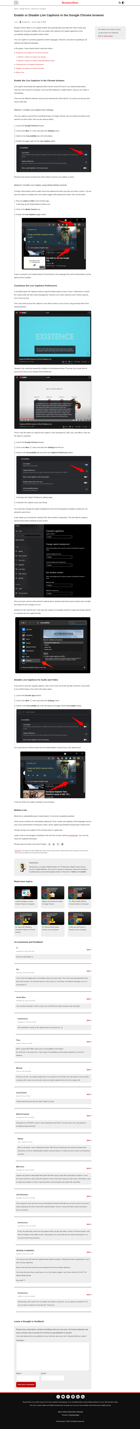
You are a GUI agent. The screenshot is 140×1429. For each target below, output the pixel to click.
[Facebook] (58, 844)
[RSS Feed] (83, 1397)
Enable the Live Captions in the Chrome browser (32, 53)
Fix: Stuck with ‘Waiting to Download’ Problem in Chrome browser (25, 929)
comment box (73, 835)
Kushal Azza (26, 22)
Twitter (73, 872)
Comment (20, 1340)
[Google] (78, 1397)
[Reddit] (62, 844)
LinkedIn (83, 872)
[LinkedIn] (53, 844)
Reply (89, 950)
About (59, 1411)
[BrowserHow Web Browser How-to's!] (70, 2)
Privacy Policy (108, 36)
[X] (58, 1397)
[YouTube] (63, 1397)
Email (43, 1373)
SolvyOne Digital (74, 1415)
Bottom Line (20, 72)
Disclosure (18, 850)
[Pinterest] (68, 1397)
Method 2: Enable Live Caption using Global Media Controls (36, 60)
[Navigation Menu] (16, 2)
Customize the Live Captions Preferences (30, 64)
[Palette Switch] (123, 2)
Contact (64, 1411)
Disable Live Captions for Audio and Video (30, 68)
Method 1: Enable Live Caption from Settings (32, 57)
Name (19, 1373)
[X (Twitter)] (49, 844)
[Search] (120, 3)
